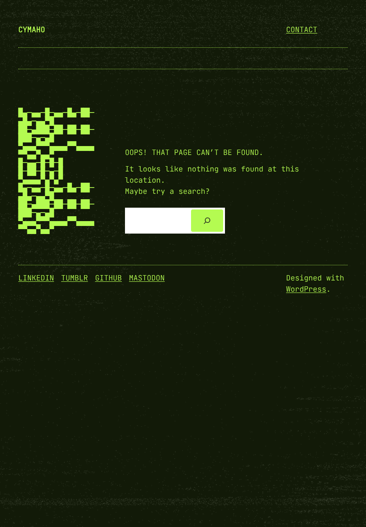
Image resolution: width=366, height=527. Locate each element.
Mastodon (147, 278)
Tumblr (74, 278)
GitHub (108, 278)
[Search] (207, 220)
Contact (301, 29)
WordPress (306, 289)
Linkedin (36, 278)
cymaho (31, 29)
